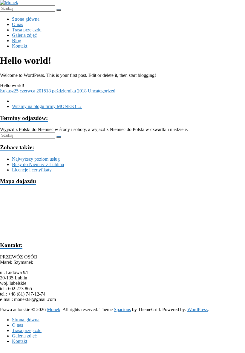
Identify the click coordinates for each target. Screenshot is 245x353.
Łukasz (7, 90)
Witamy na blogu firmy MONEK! (47, 106)
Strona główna (25, 19)
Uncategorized (101, 90)
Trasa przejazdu (27, 29)
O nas (17, 24)
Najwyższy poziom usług (36, 159)
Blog (16, 40)
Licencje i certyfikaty (32, 169)
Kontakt (19, 45)
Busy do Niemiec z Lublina (38, 164)
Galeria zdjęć (24, 35)
